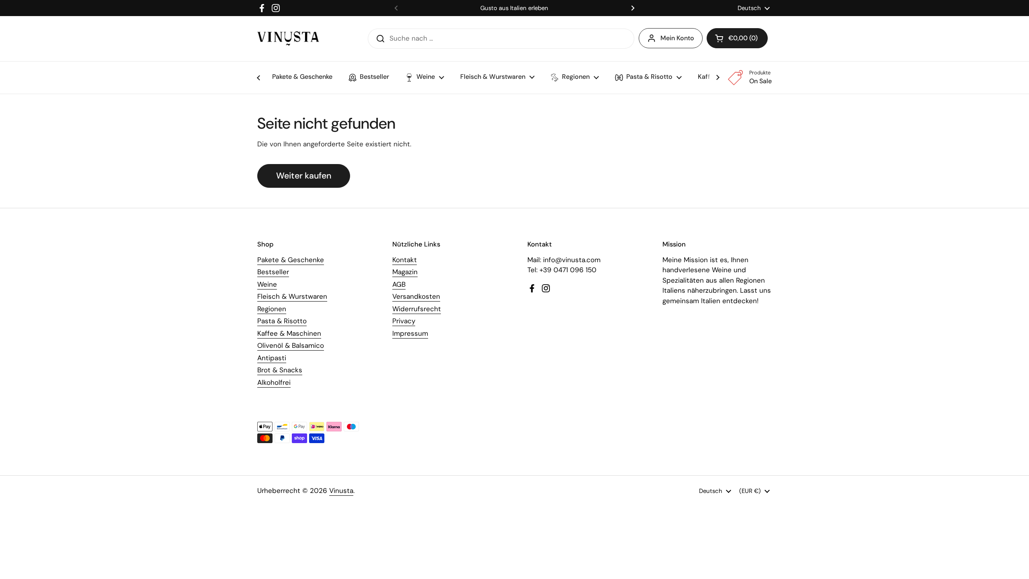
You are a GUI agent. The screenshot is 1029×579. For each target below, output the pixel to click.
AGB (399, 284)
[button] (737, 38)
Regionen (271, 308)
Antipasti (271, 357)
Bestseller (273, 271)
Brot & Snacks (279, 369)
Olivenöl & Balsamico (290, 345)
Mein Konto (677, 38)
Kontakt (404, 259)
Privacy (403, 320)
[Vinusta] (288, 38)
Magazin (405, 271)
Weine (267, 284)
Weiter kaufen (303, 175)
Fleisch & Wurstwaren (292, 296)
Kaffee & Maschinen (289, 333)
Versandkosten (416, 296)
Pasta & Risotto (282, 320)
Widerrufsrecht (416, 308)
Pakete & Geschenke (290, 259)
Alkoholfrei (274, 382)
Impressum (410, 333)
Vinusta (341, 490)
